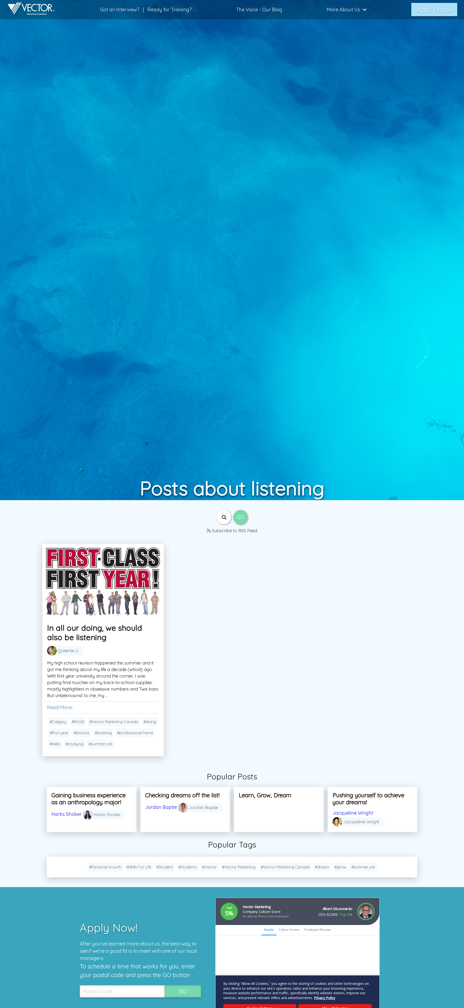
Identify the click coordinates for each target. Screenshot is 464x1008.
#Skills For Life (139, 867)
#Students (187, 867)
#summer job (100, 744)
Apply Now (434, 9)
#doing (150, 721)
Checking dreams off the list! (182, 795)
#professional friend (135, 732)
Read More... (60, 707)
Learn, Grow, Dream (265, 795)
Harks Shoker (66, 814)
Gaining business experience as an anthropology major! (88, 798)
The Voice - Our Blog (259, 10)
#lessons (81, 732)
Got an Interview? (119, 10)
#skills (55, 744)
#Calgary (58, 721)
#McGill (78, 721)
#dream (322, 867)
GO (183, 991)
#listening (103, 732)
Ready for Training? (169, 10)
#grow (340, 867)
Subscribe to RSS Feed (234, 530)
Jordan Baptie (161, 807)
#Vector (209, 867)
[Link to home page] (29, 9)
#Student (165, 867)
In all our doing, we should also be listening (94, 632)
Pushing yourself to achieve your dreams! (368, 798)
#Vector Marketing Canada (113, 721)
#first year (59, 732)
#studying (74, 744)
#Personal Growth (105, 867)
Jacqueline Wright (353, 813)
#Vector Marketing (238, 867)
